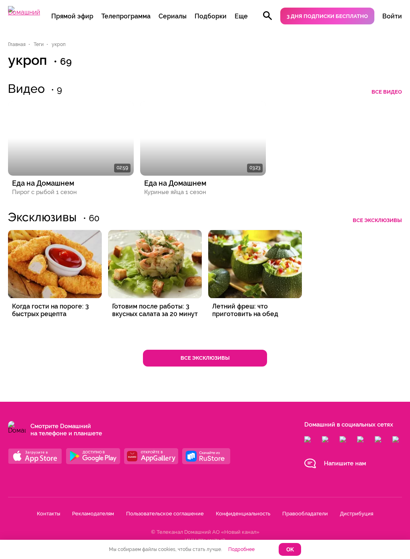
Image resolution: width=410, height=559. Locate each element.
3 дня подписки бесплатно (327, 16)
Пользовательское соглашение (165, 514)
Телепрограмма (126, 16)
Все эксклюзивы (377, 220)
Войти (392, 16)
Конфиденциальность (243, 514)
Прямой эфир (72, 16)
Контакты (48, 514)
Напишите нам (345, 463)
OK (290, 550)
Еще (241, 16)
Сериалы (173, 16)
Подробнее (241, 549)
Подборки (211, 16)
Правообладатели (305, 514)
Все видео (387, 92)
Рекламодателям (93, 514)
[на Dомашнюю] (24, 12)
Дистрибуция (356, 514)
